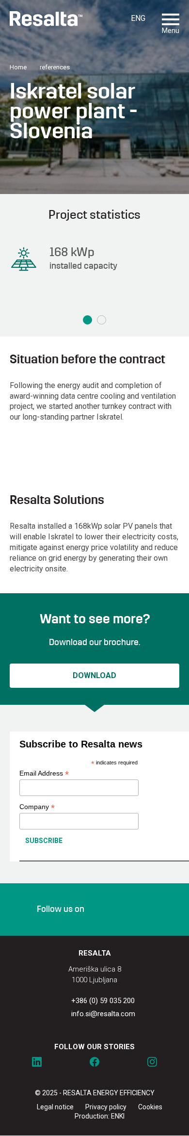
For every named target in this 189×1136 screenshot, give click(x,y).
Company (37, 806)
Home (18, 67)
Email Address (44, 773)
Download (94, 675)
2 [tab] (101, 320)
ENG (138, 18)
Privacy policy (105, 1107)
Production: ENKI (100, 1116)
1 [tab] (87, 320)
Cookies (150, 1107)
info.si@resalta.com (103, 1013)
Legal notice (55, 1107)
